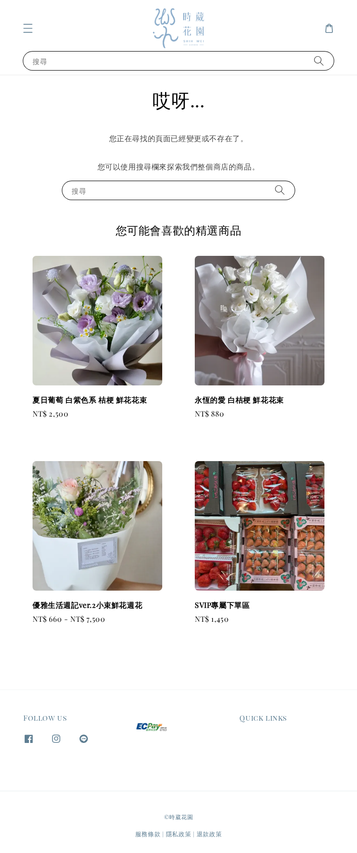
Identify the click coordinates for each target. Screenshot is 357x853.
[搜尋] (319, 61)
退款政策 (209, 834)
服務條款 (148, 834)
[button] (28, 28)
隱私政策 (179, 834)
